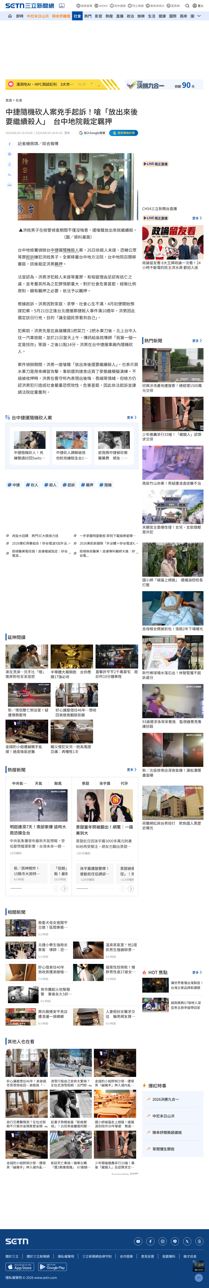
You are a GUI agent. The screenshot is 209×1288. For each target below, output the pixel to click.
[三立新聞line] (175, 1241)
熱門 (88, 16)
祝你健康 (120, 6)
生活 (151, 16)
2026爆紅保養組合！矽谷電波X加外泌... (40, 543)
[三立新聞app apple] (20, 1267)
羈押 (58, 264)
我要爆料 (168, 1256)
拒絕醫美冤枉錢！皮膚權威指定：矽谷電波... (40, 553)
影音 (98, 16)
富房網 (175, 6)
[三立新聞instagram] (163, 1241)
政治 (130, 16)
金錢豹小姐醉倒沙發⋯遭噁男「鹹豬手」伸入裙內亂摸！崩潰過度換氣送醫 (26, 1165)
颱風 (58, 783)
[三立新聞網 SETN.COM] (10, 15)
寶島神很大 (157, 6)
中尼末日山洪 (38, 16)
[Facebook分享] (9, 144)
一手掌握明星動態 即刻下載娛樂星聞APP (106, 535)
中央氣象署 (19, 783)
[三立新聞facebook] (150, 1241)
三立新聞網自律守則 (97, 1256)
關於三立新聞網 (38, 1256)
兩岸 (183, 16)
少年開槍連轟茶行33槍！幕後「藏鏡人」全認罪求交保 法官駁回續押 (115, 1165)
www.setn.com (45, 1277)
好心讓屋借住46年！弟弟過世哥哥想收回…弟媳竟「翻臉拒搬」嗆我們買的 (26, 1083)
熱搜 (109, 16)
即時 (19, 16)
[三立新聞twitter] (187, 1241)
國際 (173, 16)
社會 (77, 16)
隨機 (67, 250)
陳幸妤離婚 (61, 16)
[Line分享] (9, 154)
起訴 (30, 257)
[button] (187, 5)
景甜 (85, 783)
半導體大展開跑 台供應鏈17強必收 (71, 674)
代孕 (124, 783)
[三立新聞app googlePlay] (52, 1267)
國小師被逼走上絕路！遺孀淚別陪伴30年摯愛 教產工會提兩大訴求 (115, 1124)
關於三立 (12, 1256)
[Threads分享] (9, 164)
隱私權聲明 (66, 1256)
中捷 (54, 250)
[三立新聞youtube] (138, 1241)
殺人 (75, 250)
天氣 (38, 783)
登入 (200, 6)
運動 (194, 16)
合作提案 (126, 1256)
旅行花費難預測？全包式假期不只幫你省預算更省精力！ (26, 1124)
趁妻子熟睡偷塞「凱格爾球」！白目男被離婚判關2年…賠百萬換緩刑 (70, 1124)
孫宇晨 (104, 783)
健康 (162, 16)
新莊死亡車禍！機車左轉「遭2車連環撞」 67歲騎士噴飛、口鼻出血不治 (71, 1165)
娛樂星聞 (86, 6)
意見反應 (147, 1256)
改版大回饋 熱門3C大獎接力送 (35, 535)
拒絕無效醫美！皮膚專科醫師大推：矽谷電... (107, 553)
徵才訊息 (190, 1256)
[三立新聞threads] (199, 1241)
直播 (119, 16)
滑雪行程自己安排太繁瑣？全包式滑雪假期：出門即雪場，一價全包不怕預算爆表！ (70, 1083)
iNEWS (103, 6)
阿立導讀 (138, 6)
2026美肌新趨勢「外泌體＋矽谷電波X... (108, 543)
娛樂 (141, 16)
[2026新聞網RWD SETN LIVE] (61, 5)
